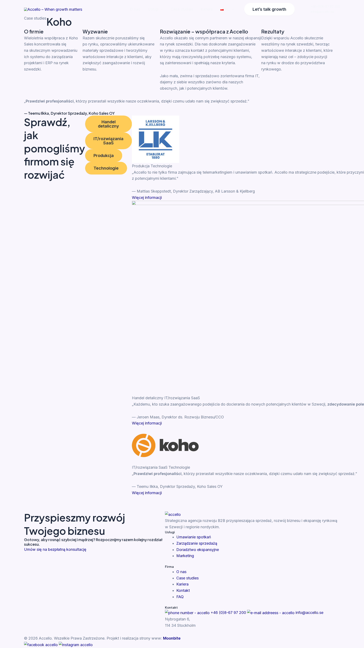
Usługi (153, 9)
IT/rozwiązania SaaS (108, 140)
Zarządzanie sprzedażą (196, 543)
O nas (135, 9)
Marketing (185, 556)
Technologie (106, 168)
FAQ (180, 597)
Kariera (207, 9)
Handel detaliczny (108, 124)
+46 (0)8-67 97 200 (325, 6)
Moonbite (171, 638)
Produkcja (104, 155)
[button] (161, 9)
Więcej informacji (147, 197)
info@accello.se (322, 12)
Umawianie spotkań (193, 537)
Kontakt (183, 590)
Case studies (182, 9)
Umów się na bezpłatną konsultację (55, 549)
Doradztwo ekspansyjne (197, 549)
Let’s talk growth (269, 9)
